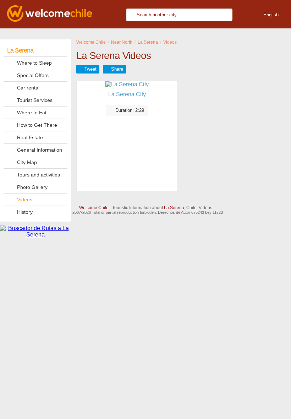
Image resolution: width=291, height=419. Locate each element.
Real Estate (30, 137)
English (271, 14)
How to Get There (37, 125)
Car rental (28, 88)
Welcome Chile (94, 207)
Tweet (90, 69)
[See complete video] (127, 84)
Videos (24, 199)
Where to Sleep (34, 63)
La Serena (20, 50)
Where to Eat (31, 112)
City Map (27, 162)
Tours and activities (38, 175)
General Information (39, 150)
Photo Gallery (32, 187)
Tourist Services (35, 100)
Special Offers (33, 75)
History (25, 212)
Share (117, 69)
